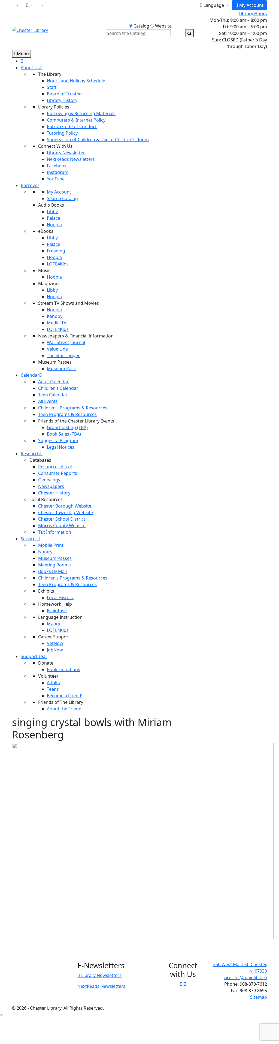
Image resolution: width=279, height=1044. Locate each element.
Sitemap (258, 997)
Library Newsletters (101, 975)
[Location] (17, 5)
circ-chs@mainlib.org (245, 977)
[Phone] (42, 5)
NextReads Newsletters (101, 986)
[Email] (29, 5)
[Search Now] (189, 33)
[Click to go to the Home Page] (30, 30)
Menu (23, 54)
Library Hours (253, 14)
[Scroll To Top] (1, 1015)
